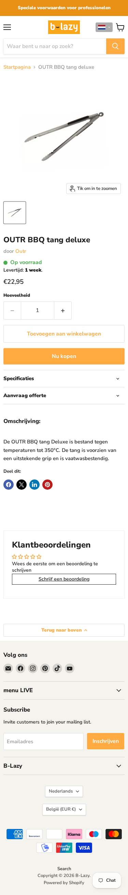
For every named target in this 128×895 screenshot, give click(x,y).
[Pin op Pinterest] (47, 484)
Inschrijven (106, 741)
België (61, 809)
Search (64, 869)
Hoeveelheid (16, 295)
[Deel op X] (21, 484)
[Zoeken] (115, 46)
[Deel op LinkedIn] (34, 484)
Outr (20, 251)
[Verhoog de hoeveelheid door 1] (63, 310)
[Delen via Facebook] (8, 484)
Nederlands (61, 791)
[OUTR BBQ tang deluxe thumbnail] (15, 213)
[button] (104, 27)
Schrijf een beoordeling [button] (64, 579)
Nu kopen (64, 356)
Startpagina (17, 67)
